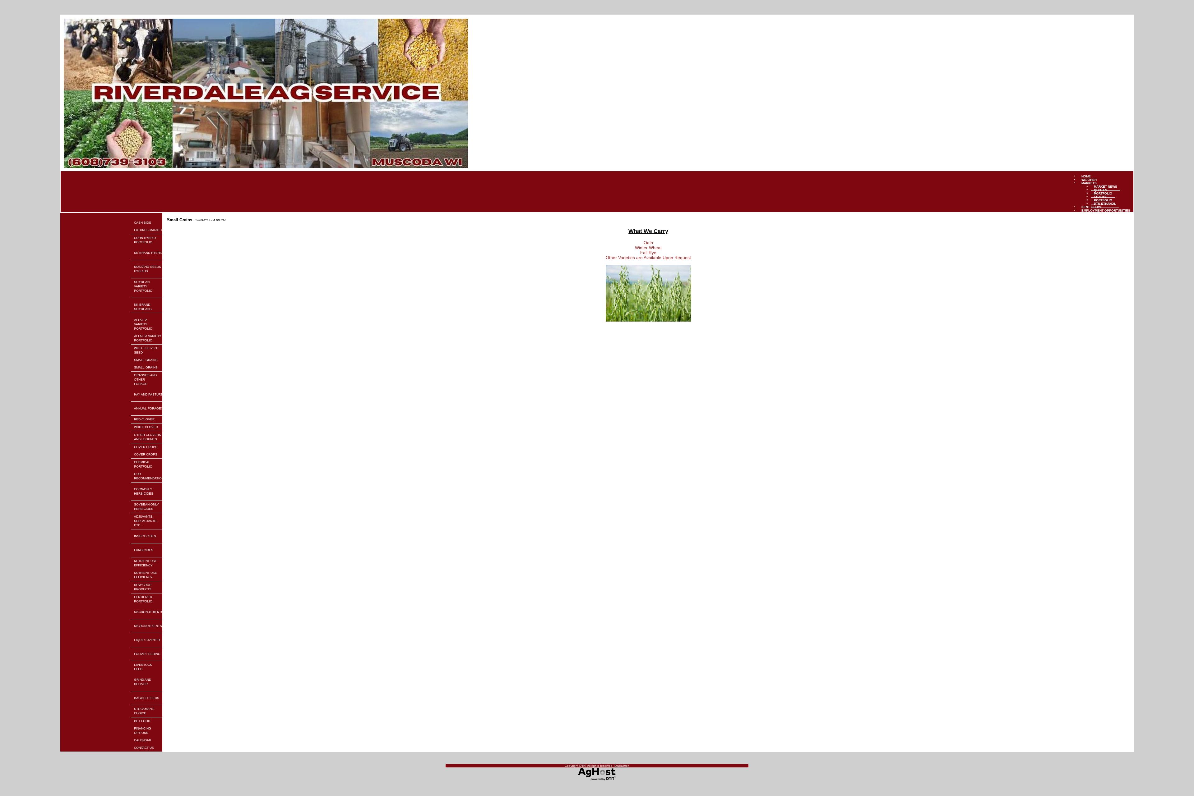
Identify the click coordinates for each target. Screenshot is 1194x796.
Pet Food (142, 721)
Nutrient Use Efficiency (145, 563)
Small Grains (146, 360)
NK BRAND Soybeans (143, 307)
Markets (1089, 183)
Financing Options (142, 730)
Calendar (142, 740)
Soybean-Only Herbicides (146, 506)
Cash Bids (142, 222)
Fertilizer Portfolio (143, 599)
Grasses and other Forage (145, 379)
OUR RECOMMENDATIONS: (150, 476)
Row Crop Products (142, 587)
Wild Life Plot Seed (146, 350)
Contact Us (144, 747)
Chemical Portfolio (143, 464)
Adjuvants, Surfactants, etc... (145, 521)
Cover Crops (145, 447)
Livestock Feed (143, 667)
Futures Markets (149, 230)
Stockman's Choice (144, 711)
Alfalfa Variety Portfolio (143, 324)
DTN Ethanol (1105, 203)
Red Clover (144, 419)
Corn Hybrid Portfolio (145, 240)
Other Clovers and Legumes (147, 437)
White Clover (146, 427)
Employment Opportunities (1105, 210)
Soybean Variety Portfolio (143, 286)
